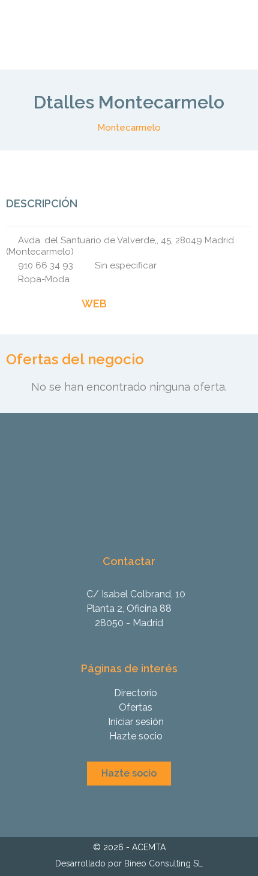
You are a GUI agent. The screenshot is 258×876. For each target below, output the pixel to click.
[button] (129, 774)
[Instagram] (31, 303)
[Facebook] (12, 303)
